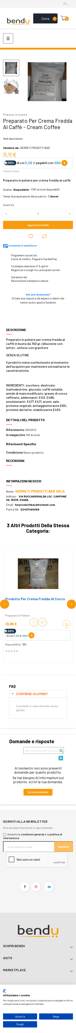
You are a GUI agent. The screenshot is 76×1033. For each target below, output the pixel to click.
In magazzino (15, 435)
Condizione (14, 452)
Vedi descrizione (12, 138)
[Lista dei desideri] (52, 18)
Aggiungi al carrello (38, 225)
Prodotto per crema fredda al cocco (35, 599)
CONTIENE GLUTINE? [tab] (32, 694)
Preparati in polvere (15, 114)
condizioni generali (32, 834)
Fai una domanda (38, 792)
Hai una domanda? (38, 294)
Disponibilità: (13, 644)
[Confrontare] (44, 236)
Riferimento (15, 430)
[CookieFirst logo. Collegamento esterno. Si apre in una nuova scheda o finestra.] (4, 991)
